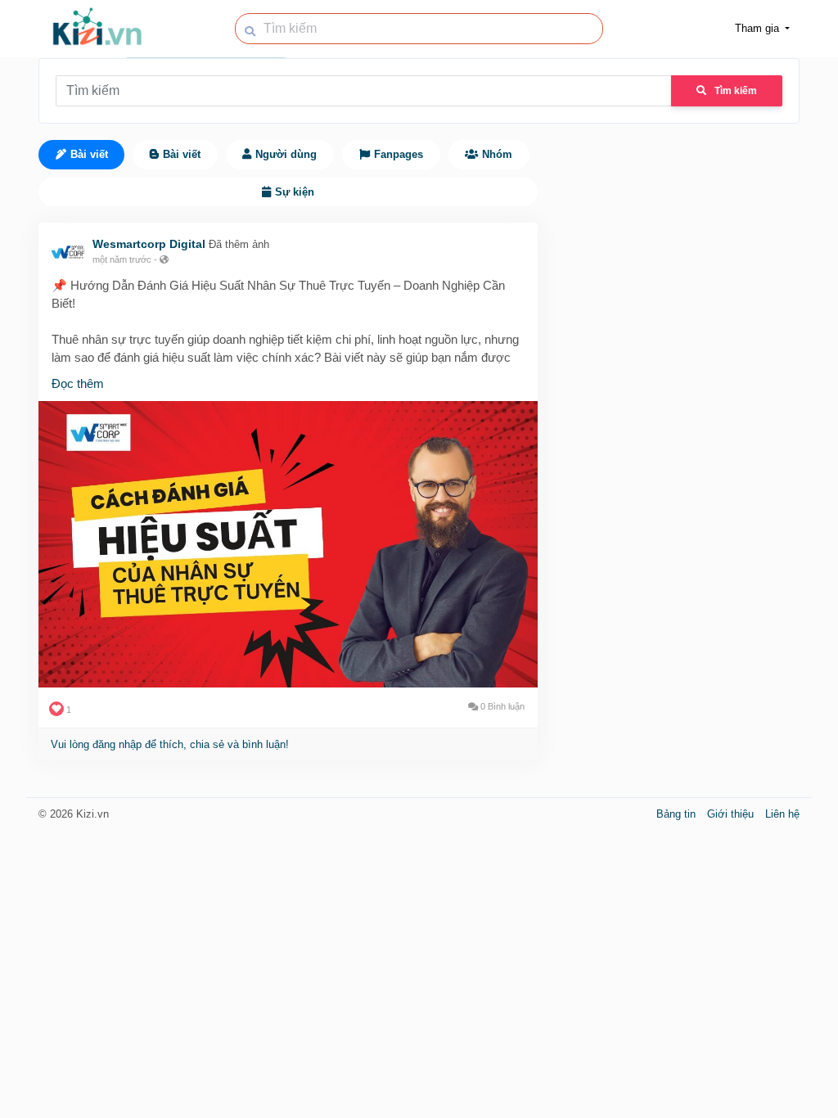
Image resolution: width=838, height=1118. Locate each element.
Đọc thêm (78, 383)
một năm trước (121, 259)
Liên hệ (782, 814)
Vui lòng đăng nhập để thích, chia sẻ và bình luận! (170, 744)
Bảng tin (677, 814)
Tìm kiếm (735, 91)
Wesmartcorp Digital (148, 243)
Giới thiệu (732, 814)
